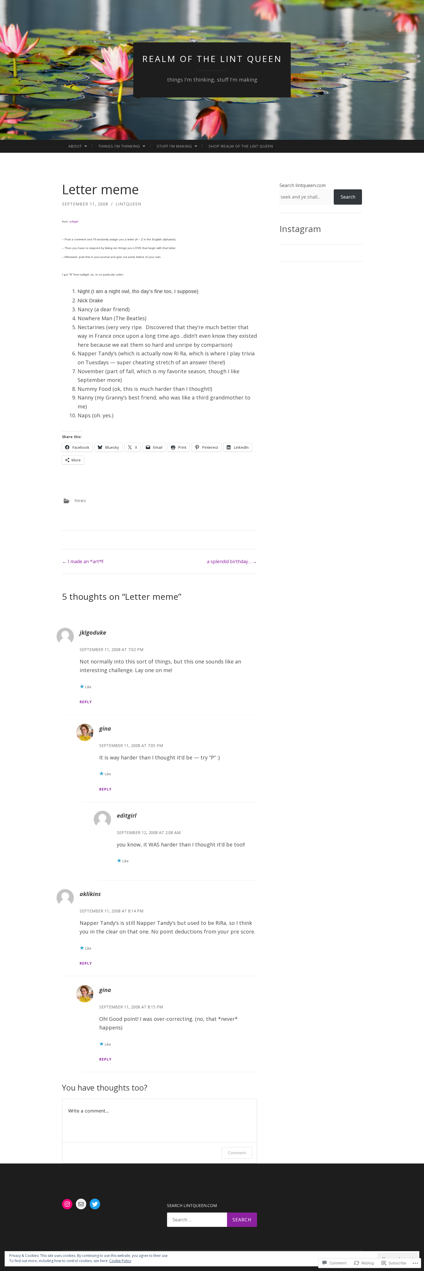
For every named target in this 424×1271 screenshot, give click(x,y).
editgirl (74, 221)
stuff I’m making (174, 146)
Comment (237, 1152)
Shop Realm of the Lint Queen (241, 146)
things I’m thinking (119, 146)
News (80, 500)
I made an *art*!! (82, 561)
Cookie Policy (120, 1260)
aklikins (90, 894)
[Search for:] (212, 1219)
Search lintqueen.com (302, 185)
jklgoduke (93, 632)
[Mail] (81, 1204)
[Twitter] (95, 1204)
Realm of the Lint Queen (212, 59)
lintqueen (128, 204)
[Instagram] (67, 1204)
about (75, 146)
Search (348, 197)
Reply (86, 701)
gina (105, 728)
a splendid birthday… (232, 561)
